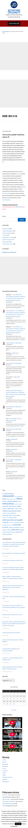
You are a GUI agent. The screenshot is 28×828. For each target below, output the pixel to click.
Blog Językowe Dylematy (9, 252)
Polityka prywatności (7, 777)
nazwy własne (16, 515)
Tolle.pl (4, 805)
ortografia (5, 522)
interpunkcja (8, 503)
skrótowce (22, 527)
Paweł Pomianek (6, 193)
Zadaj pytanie (18, 343)
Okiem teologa (5, 799)
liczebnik (18, 506)
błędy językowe (9, 493)
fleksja (19, 499)
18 (20, 698)
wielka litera (15, 530)
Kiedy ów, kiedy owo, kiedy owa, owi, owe (12, 614)
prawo (11, 525)
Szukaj (4, 216)
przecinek (17, 525)
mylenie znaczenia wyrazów (11, 511)
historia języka (13, 501)
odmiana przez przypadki (12, 520)
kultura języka (12, 506)
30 (14, 703)
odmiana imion (5, 517)
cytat (16, 496)
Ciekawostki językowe (7, 231)
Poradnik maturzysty (7, 239)
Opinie (4, 775)
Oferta (4, 772)
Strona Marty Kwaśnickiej (8, 801)
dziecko (14, 499)
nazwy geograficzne (11, 513)
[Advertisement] (14, 56)
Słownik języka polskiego (8, 803)
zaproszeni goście (6, 199)
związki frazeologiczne (7, 534)
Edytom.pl (4, 795)
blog (3, 493)
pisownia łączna (6, 525)
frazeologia (4, 501)
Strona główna (5, 31)
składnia (4, 529)
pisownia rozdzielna (18, 522)
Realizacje (4, 779)
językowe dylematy (18, 503)
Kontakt (4, 762)
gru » (15, 710)
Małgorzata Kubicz (19, 508)
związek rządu (18, 532)
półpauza (11, 527)
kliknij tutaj (18, 207)
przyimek (5, 527)
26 (24, 701)
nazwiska (4, 513)
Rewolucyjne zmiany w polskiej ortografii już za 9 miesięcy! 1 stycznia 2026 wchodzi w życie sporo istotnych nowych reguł (14, 623)
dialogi (4, 499)
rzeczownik (16, 527)
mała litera (10, 508)
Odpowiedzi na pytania (7, 237)
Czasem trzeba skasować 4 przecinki (11, 632)
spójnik (8, 529)
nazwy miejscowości (7, 515)
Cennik (4, 759)
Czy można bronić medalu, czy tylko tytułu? (12, 560)
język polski (5, 506)
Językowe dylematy (7, 233)
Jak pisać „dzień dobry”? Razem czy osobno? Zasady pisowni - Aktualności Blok (15, 392)
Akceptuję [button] (18, 823)
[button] (14, 23)
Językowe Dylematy (14, 11)
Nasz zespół (5, 764)
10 (17, 696)
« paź (12, 710)
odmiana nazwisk (12, 517)
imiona (19, 501)
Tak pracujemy (5, 241)
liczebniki (4, 508)
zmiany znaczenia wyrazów (8, 532)
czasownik (19, 496)
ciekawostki (8, 496)
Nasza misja (5, 766)
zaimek (22, 529)
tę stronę (18, 173)
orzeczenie (11, 522)
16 (14, 698)
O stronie (4, 235)
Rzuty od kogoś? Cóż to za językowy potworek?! (13, 553)
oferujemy (23, 186)
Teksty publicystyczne (7, 244)
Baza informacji (5, 228)
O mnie (4, 768)
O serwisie (5, 770)
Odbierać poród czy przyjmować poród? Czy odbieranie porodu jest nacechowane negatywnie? (12, 587)
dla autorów (9, 499)
